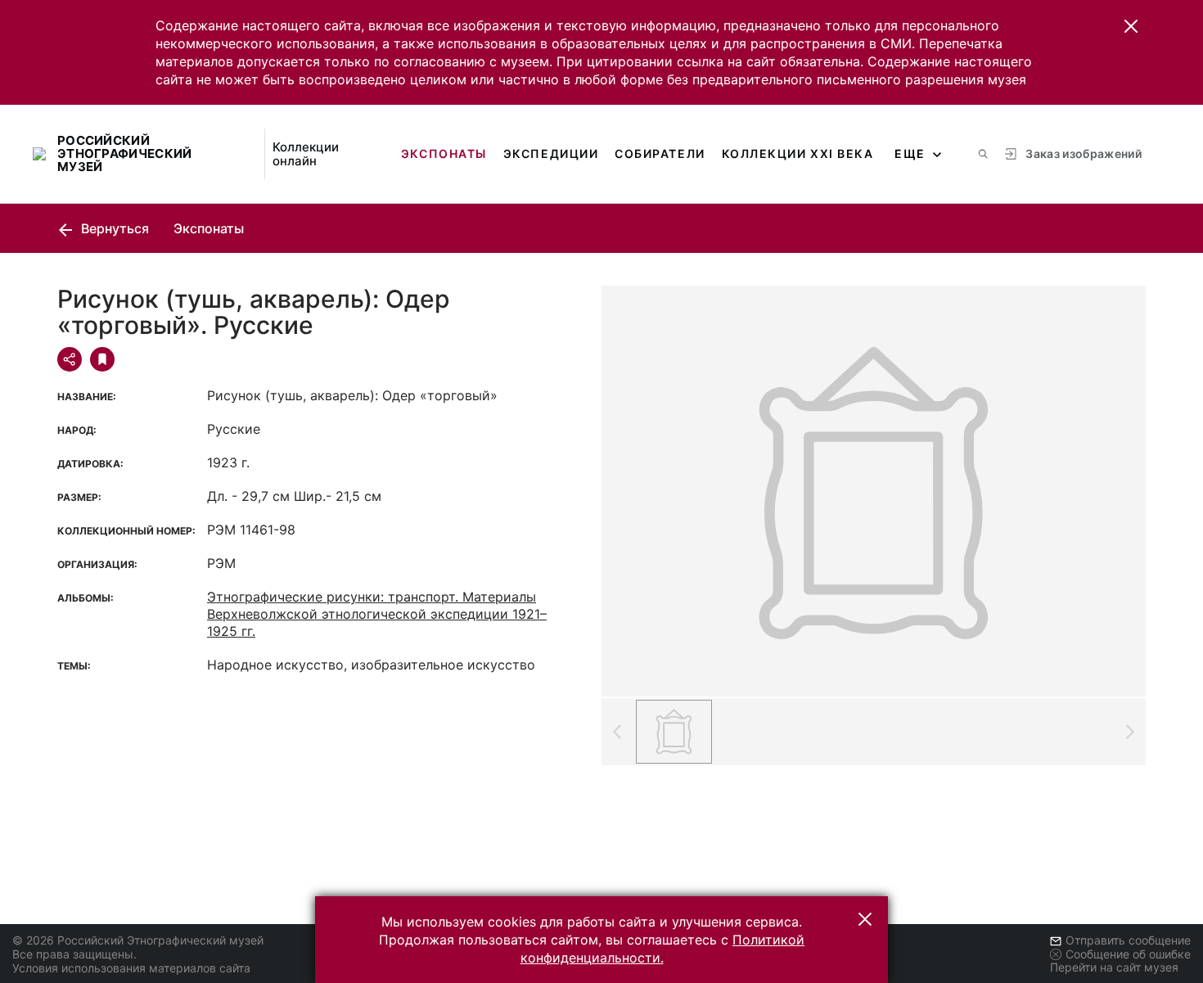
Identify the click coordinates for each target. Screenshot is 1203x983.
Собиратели (660, 153)
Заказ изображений (1083, 153)
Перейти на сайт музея (1114, 967)
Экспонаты (444, 153)
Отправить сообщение (1128, 940)
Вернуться (113, 228)
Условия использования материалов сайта (131, 968)
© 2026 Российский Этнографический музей (138, 940)
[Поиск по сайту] (983, 154)
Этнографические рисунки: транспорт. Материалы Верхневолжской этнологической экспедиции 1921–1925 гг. (377, 613)
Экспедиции (550, 153)
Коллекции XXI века (798, 153)
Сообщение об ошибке (1128, 954)
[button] (1131, 26)
